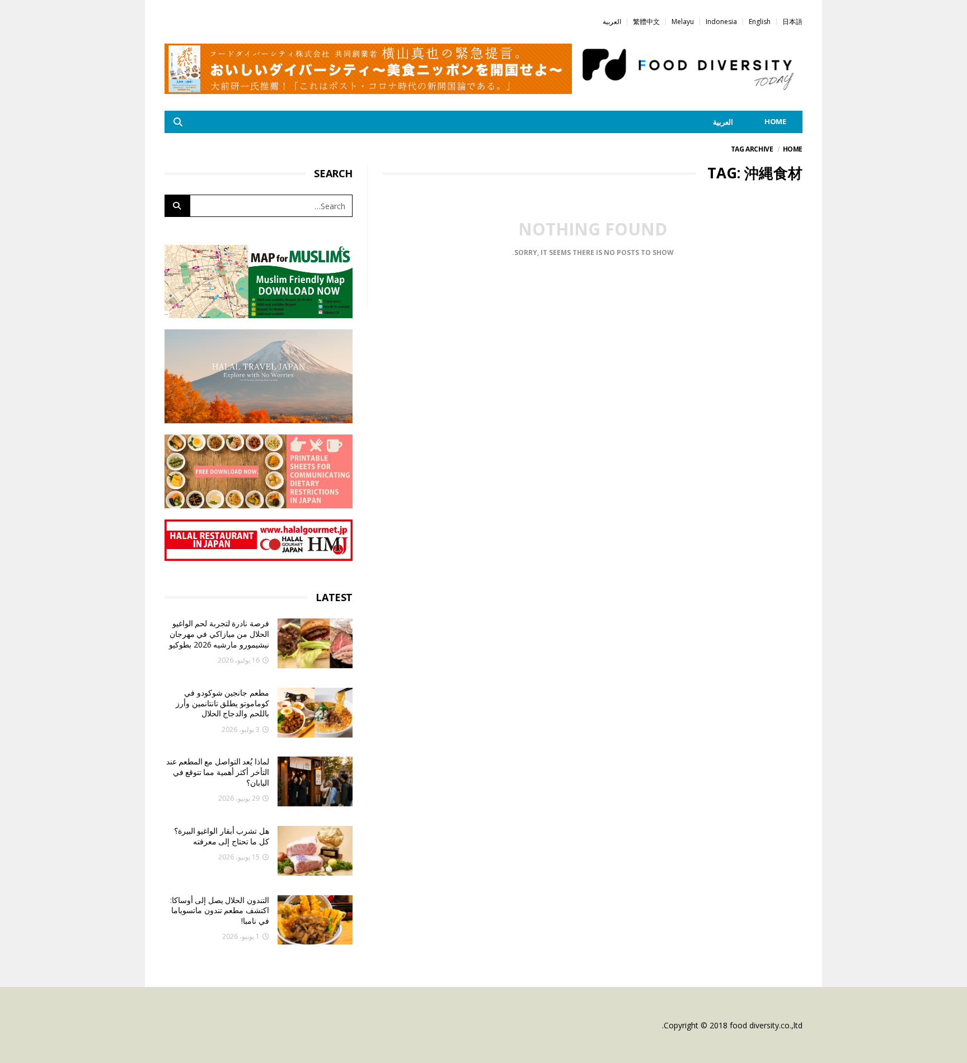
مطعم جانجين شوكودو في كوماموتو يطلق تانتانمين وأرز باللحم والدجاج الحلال (222, 703)
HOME (775, 121)
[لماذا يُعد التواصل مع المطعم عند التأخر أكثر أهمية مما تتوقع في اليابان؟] (315, 781)
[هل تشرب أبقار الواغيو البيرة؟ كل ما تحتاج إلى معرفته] (315, 851)
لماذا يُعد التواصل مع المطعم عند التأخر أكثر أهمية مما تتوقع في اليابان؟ (217, 771)
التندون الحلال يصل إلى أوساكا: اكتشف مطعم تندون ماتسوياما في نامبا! (219, 910)
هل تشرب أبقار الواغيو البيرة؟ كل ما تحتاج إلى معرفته (221, 836)
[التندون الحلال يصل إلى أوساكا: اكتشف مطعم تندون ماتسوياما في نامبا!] (315, 920)
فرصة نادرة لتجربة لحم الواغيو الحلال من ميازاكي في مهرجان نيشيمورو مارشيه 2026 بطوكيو (219, 633)
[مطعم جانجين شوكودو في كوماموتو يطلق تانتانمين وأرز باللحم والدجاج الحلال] (315, 713)
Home (792, 149)
